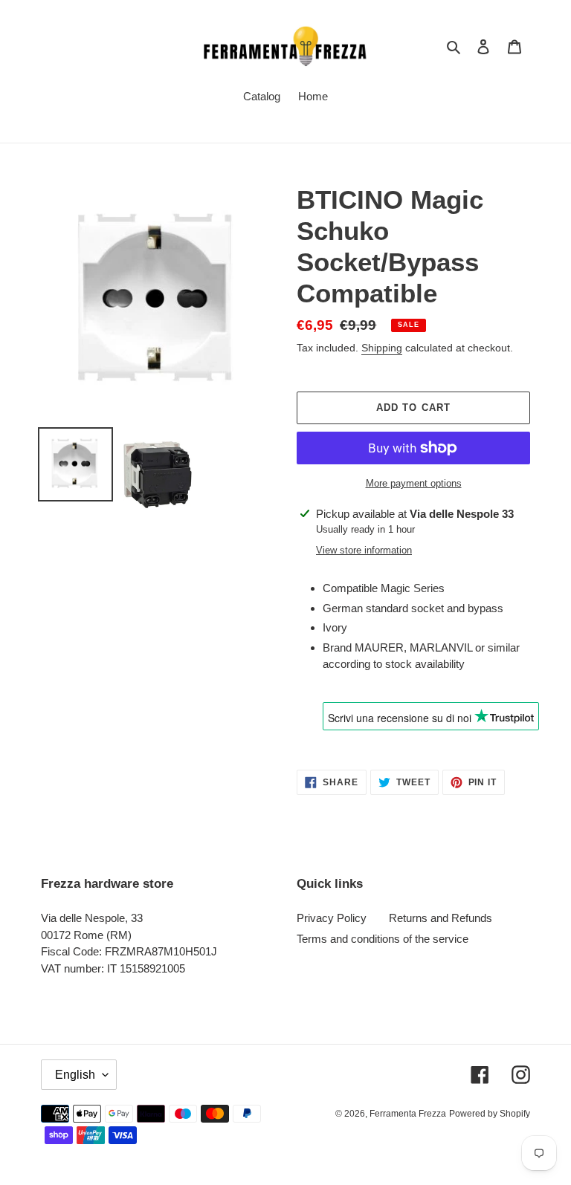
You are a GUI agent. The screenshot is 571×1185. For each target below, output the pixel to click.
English (75, 1074)
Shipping (381, 348)
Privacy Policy (332, 918)
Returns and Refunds (440, 918)
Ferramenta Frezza (408, 1113)
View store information (364, 550)
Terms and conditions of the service (382, 938)
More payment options (414, 483)
